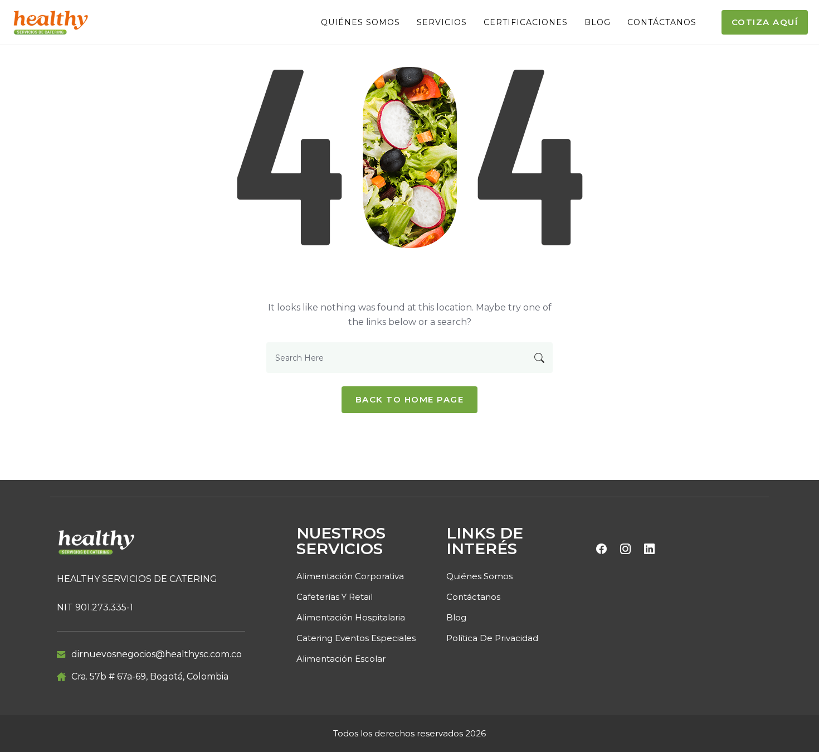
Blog (597, 22)
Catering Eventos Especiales (356, 638)
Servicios (442, 22)
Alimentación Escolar (341, 658)
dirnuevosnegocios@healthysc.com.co (156, 654)
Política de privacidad (492, 638)
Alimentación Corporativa (350, 576)
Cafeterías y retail (334, 596)
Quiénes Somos (360, 22)
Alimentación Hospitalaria (350, 617)
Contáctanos (661, 22)
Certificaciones (526, 22)
